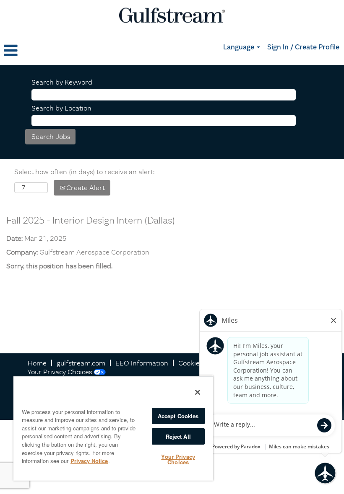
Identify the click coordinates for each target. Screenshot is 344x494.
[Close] (197, 392)
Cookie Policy (198, 363)
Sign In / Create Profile (303, 47)
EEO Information (141, 363)
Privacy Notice (89, 461)
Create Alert (85, 187)
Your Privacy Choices (59, 372)
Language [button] (239, 47)
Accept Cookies (178, 416)
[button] (57, 51)
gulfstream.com (81, 363)
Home (37, 363)
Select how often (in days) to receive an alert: (84, 171)
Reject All (178, 436)
